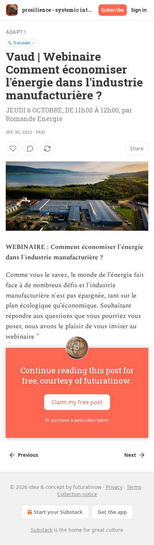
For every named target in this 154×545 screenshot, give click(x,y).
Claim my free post (77, 402)
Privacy (114, 487)
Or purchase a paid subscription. (77, 420)
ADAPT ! (16, 32)
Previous (28, 455)
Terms (134, 487)
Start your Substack (58, 512)
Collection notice (77, 494)
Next (130, 455)
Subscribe (112, 10)
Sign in (139, 10)
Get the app (112, 512)
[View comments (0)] (30, 148)
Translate (21, 42)
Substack (41, 529)
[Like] (13, 148)
